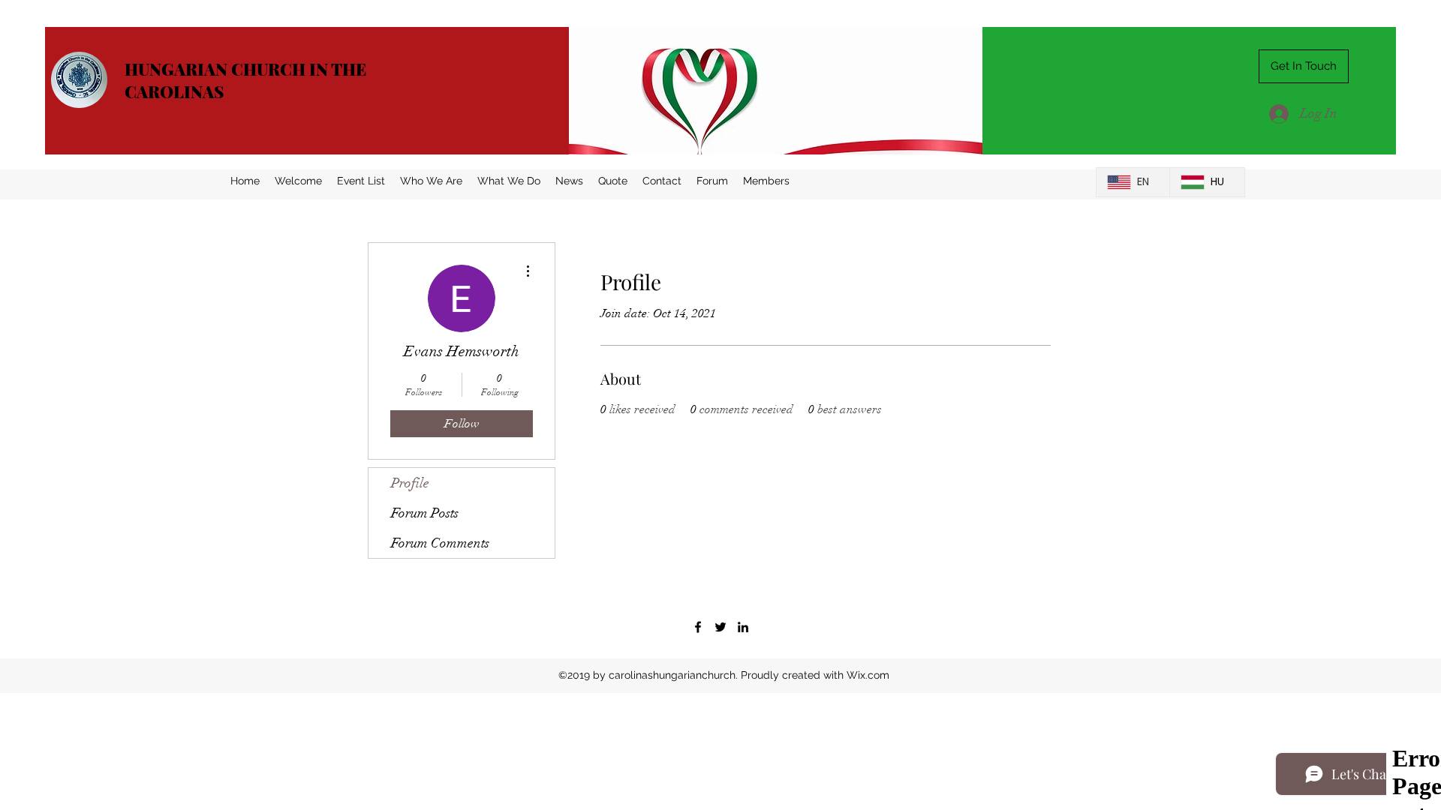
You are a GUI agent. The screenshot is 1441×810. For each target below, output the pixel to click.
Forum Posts (425, 513)
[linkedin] (743, 627)
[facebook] (697, 627)
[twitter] (720, 627)
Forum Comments (440, 543)
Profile (410, 483)
